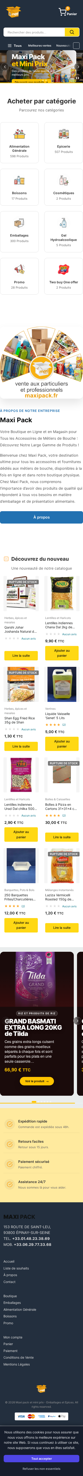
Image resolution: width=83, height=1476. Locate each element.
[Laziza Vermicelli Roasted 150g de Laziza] (62, 865)
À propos (41, 517)
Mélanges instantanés (59, 890)
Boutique (10, 1296)
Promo (8, 1323)
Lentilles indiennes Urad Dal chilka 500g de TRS (20, 809)
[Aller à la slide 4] (44, 1102)
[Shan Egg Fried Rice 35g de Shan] (21, 684)
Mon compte (12, 1337)
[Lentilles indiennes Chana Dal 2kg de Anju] (62, 593)
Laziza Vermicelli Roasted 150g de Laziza (58, 899)
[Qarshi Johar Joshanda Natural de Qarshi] (21, 593)
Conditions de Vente (18, 1357)
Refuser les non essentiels (41, 1468)
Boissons (10, 1316)
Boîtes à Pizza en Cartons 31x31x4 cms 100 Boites (62, 809)
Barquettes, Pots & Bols (19, 890)
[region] (41, 66)
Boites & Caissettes (57, 799)
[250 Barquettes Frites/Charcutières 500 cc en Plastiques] (21, 865)
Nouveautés (64, 45)
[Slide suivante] (78, 67)
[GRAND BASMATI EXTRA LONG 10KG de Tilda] (37, 1024)
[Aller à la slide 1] (37, 80)
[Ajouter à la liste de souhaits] (33, 593)
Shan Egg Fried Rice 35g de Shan (19, 720)
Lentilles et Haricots (58, 618)
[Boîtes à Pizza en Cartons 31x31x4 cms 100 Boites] (62, 774)
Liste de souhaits (16, 1268)
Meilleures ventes (39, 45)
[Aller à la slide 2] (41, 80)
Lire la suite (21, 655)
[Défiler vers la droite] (76, 45)
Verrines (50, 708)
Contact (9, 1282)
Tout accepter (41, 1458)
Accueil (8, 1261)
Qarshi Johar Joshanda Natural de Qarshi (20, 631)
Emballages (12, 1303)
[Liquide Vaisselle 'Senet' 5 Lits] (62, 684)
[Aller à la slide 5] (47, 1102)
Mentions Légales (16, 1364)
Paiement (10, 1351)
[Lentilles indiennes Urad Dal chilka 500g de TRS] (21, 774)
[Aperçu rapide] (33, 584)
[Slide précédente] (5, 67)
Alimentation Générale (19, 1309)
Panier (8, 1344)
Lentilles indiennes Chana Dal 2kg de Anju (59, 627)
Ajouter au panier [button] (62, 652)
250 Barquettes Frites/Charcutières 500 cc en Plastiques (20, 899)
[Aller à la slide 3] (46, 80)
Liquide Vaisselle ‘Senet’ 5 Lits (57, 716)
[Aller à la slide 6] (50, 1102)
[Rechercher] (72, 32)
